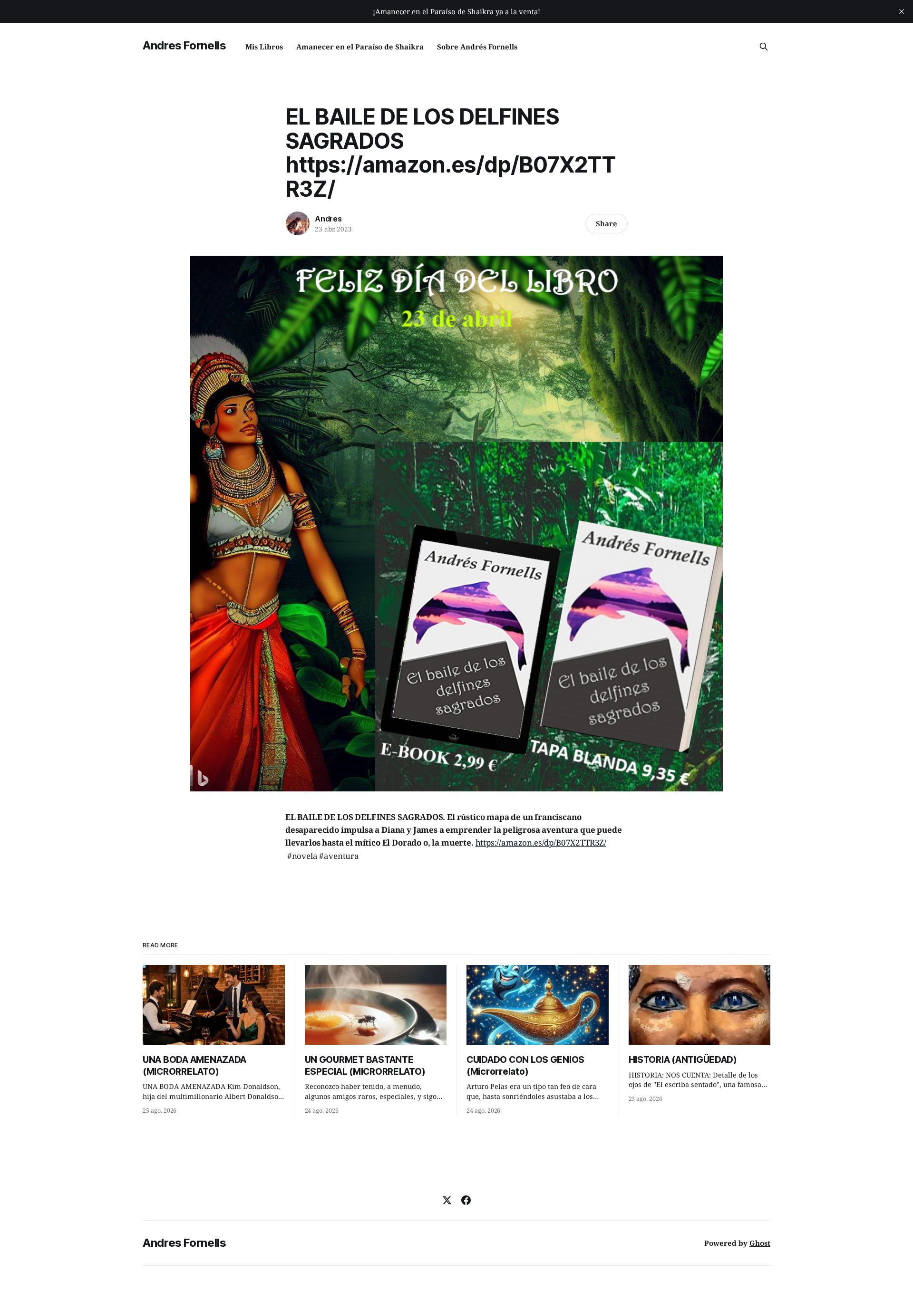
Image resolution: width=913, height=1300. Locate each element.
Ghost (759, 1243)
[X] (447, 1200)
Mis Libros (264, 46)
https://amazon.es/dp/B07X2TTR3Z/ (541, 842)
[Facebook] (466, 1200)
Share (606, 223)
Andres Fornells (184, 45)
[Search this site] (763, 46)
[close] (901, 11)
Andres (328, 218)
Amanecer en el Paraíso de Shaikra (360, 46)
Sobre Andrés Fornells (477, 46)
